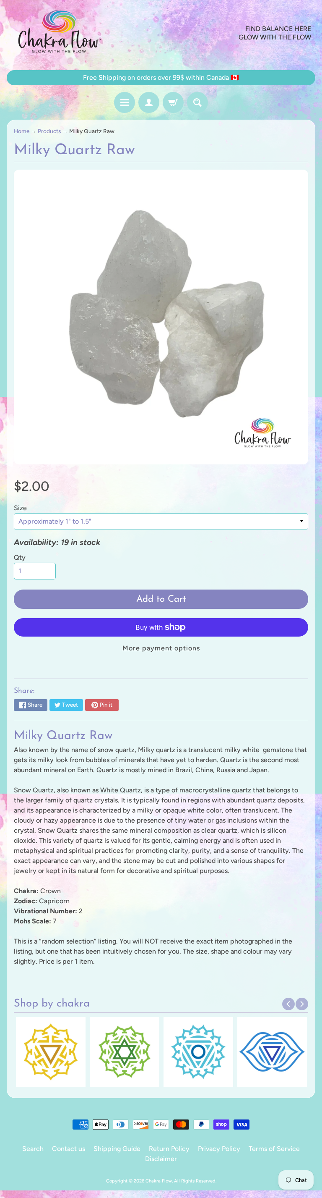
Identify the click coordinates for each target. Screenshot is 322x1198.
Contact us (68, 1149)
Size (20, 508)
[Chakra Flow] (59, 33)
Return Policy (169, 1149)
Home (21, 131)
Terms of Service (274, 1149)
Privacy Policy (219, 1149)
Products (49, 131)
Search (33, 1149)
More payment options (161, 648)
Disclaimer (161, 1159)
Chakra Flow (158, 1181)
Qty (20, 557)
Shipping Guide (116, 1149)
